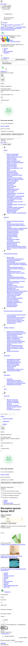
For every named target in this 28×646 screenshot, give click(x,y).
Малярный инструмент (13, 289)
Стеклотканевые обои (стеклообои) (16, 263)
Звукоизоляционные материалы (15, 258)
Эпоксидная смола (12, 165)
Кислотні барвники (12, 245)
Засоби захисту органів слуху (14, 319)
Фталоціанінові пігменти (13, 242)
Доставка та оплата (9, 28)
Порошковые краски (12, 210)
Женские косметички (12, 399)
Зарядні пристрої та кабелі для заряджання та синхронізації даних (16, 382)
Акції (2, 28)
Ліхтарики (9, 379)
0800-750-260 (4, 35)
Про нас (16, 28)
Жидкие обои (10, 257)
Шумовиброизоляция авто (14, 362)
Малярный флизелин (12, 305)
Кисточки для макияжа (13, 402)
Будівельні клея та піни (13, 282)
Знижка (6, 574)
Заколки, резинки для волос (14, 406)
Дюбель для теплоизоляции (14, 293)
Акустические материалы (13, 260)
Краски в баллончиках (13, 154)
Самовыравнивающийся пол (14, 302)
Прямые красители (12, 243)
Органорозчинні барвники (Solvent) (16, 246)
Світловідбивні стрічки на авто (15, 369)
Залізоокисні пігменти (13, 232)
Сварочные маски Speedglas (14, 321)
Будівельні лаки (11, 183)
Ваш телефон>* (19, 641)
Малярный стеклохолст (13, 300)
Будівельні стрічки (12, 303)
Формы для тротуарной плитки (15, 331)
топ (17, 526)
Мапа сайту (7, 587)
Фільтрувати (4, 523)
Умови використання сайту (11, 585)
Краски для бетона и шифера (14, 177)
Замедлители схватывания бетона (16, 341)
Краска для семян (11, 186)
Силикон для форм (12, 159)
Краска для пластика (12, 155)
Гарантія (6, 577)
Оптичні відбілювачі (12, 236)
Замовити (3, 643)
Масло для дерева (11, 211)
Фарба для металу (11, 158)
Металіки (9, 238)
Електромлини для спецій (14, 380)
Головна (4, 22)
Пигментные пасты (12, 172)
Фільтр (2, 515)
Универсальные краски (13, 189)
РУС (2, 4)
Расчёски (9, 404)
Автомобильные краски (13, 360)
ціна (15, 526)
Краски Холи (10, 187)
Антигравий (10, 367)
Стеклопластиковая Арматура (15, 267)
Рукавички (10, 408)
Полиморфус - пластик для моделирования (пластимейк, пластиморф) (14, 199)
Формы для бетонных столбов (15, 337)
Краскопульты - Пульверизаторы (15, 196)
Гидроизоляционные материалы (15, 277)
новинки (20, 526)
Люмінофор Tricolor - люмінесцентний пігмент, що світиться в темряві (17, 228)
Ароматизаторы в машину (14, 370)
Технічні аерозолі (11, 366)
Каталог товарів (7, 6)
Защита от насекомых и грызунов (16, 281)
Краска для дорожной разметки (15, 162)
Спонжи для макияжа (12, 401)
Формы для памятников (13, 338)
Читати (23, 544)
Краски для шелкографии (13, 208)
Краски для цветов (12, 190)
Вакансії (6, 584)
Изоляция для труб (12, 285)
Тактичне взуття (11, 323)
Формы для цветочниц (13, 351)
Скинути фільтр (12, 523)
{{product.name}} (5, 633)
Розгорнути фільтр (5, 527)
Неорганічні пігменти (12, 231)
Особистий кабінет (21, 27)
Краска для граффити (12, 180)
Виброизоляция (11, 261)
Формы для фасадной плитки (14, 345)
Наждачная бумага (12, 306)
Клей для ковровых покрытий (15, 298)
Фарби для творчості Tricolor (14, 175)
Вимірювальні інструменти (14, 384)
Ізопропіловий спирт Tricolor (14, 156)
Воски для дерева (11, 170)
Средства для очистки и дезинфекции (17, 264)
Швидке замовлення (6, 134)
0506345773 (5, 58)
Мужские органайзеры (13, 405)
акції (24, 526)
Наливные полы (11, 288)
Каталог (12, 37)
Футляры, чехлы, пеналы (13, 409)
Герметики (10, 275)
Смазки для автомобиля (13, 365)
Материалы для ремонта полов (15, 292)
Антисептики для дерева (13, 295)
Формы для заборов (12, 335)
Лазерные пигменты (12, 233)
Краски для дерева (12, 166)
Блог (20, 28)
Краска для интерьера (12, 173)
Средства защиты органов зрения (16, 317)
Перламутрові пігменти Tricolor (15, 224)
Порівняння (10, 27)
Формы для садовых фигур (14, 339)
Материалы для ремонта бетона (15, 286)
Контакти (12, 29)
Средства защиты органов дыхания (16, 314)
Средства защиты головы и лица (15, 320)
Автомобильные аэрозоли (14, 359)
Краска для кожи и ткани (13, 161)
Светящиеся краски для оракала (15, 207)
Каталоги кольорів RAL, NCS (15, 168)
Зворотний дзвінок (20, 59)
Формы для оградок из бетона (15, 346)
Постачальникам (5, 29)
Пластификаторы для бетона (14, 334)
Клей (8, 265)
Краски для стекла (12, 163)
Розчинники (10, 184)
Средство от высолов (12, 299)
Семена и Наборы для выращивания (16, 212)
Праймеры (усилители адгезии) (15, 179)
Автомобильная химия (13, 363)
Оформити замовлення (17, 134)
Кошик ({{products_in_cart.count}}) (12, 24)
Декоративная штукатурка (14, 271)
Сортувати (8, 515)
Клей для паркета (11, 296)
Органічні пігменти (12, 235)
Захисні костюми (11, 316)
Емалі (8, 169)
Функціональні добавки (13, 239)
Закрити (3, 516)
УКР (5, 4)
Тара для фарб (10, 191)
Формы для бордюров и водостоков (16, 332)
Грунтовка (9, 176)
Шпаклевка (10, 284)
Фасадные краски (11, 182)
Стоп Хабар (10, 240)
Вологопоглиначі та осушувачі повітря (17, 291)
